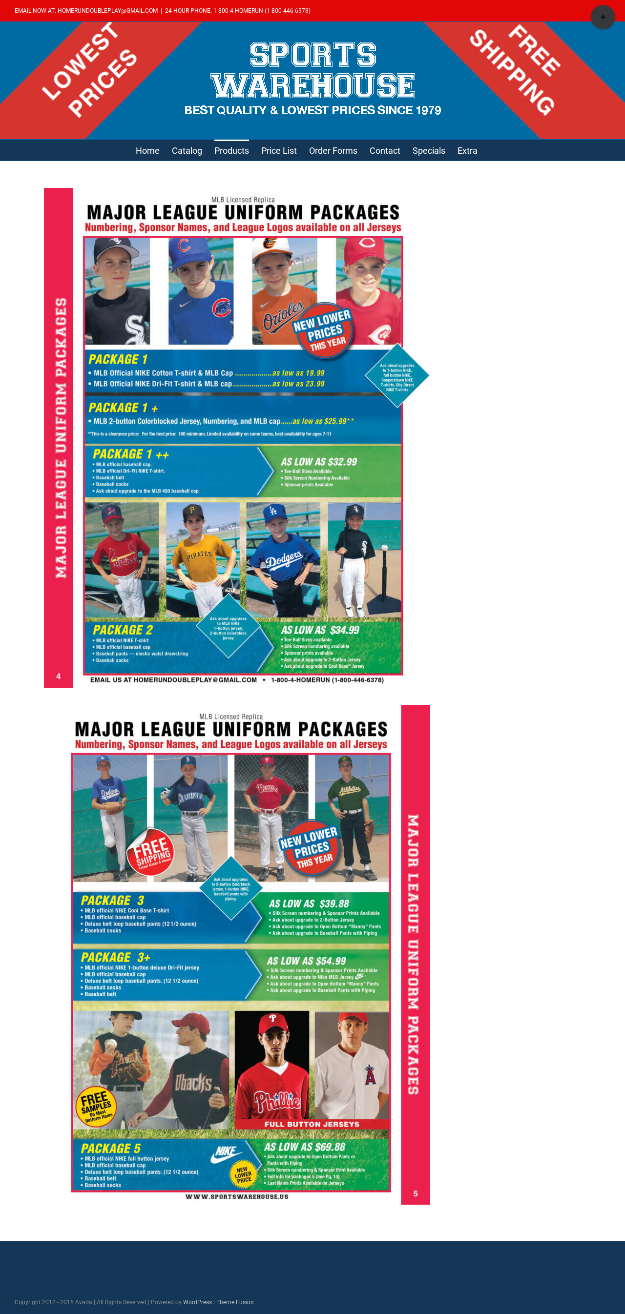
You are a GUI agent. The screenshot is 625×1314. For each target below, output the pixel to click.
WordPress (197, 1302)
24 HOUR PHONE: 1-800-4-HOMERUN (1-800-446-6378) (238, 10)
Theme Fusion (235, 1302)
